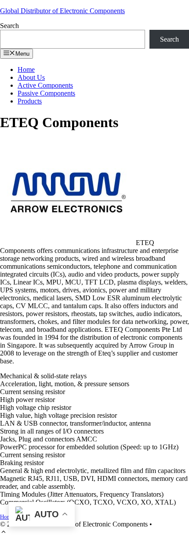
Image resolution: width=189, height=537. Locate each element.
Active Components (45, 85)
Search (9, 25)
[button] (3, 533)
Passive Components (46, 93)
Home (26, 69)
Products (30, 101)
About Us (31, 77)
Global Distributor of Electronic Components (62, 10)
